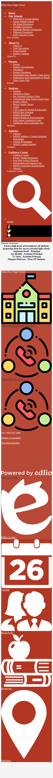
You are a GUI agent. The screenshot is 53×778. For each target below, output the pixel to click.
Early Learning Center (23, 35)
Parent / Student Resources (25, 158)
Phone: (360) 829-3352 (12, 379)
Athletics (17, 134)
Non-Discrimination (10, 443)
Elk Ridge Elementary (23, 24)
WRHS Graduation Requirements (28, 166)
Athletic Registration (22, 141)
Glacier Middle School (23, 21)
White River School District (26, 19)
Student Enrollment (22, 72)
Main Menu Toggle (10, 7)
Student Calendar (21, 53)
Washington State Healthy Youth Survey (31, 75)
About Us (17, 45)
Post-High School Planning (25, 160)
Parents (16, 64)
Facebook (9, 227)
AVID (16, 107)
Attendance (18, 69)
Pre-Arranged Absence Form (26, 96)
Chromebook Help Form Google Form (31, 99)
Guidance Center (21, 155)
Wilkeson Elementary (23, 32)
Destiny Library (20, 101)
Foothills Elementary (22, 27)
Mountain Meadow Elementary (27, 29)
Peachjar (9, 235)
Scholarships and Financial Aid (27, 163)
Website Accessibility (11, 438)
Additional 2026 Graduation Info (28, 123)
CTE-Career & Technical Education (29, 109)
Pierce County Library (23, 104)
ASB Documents (21, 48)
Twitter (9, 231)
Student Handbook (21, 115)
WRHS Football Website (24, 144)
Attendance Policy (21, 94)
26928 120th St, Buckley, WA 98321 (18, 326)
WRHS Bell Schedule (23, 112)
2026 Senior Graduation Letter (27, 120)
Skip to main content (10, 2)
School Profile (19, 51)
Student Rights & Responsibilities (28, 117)
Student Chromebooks (23, 67)
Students (17, 91)
